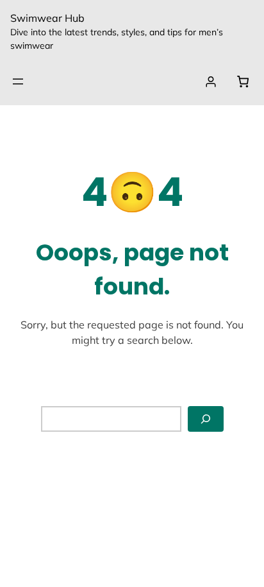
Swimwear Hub (47, 18)
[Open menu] (18, 81)
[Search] (206, 419)
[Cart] (242, 81)
